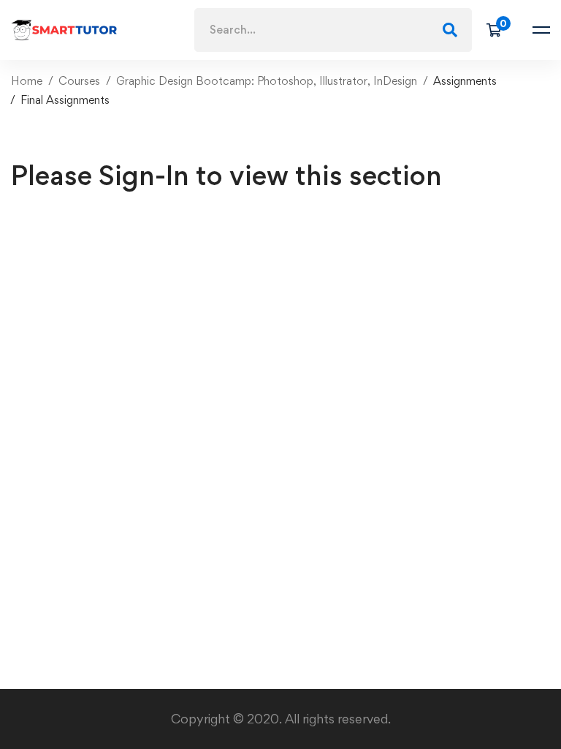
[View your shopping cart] (498, 30)
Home (26, 81)
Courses (79, 81)
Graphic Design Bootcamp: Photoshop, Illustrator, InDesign (266, 81)
